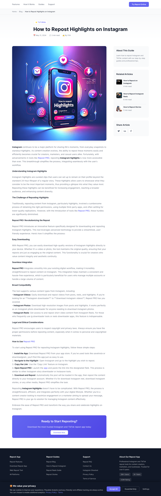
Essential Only (130, 489)
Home (14, 12)
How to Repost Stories (132, 107)
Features (16, 4)
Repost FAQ (87, 462)
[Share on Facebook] (131, 131)
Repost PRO (43, 158)
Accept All (113, 489)
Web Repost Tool (16, 470)
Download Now (59, 433)
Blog (21, 12)
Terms (60, 492)
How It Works (29, 4)
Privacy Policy (88, 474)
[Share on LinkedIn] (124, 131)
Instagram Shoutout (90, 470)
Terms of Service (89, 479)
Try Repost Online (139, 4)
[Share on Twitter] (118, 131)
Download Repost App (18, 466)
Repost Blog (51, 462)
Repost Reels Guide (53, 470)
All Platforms (14, 474)
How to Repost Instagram (56, 466)
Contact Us (87, 466)
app (46, 368)
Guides (41, 4)
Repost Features (16, 462)
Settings (146, 489)
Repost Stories (52, 474)
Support (51, 4)
